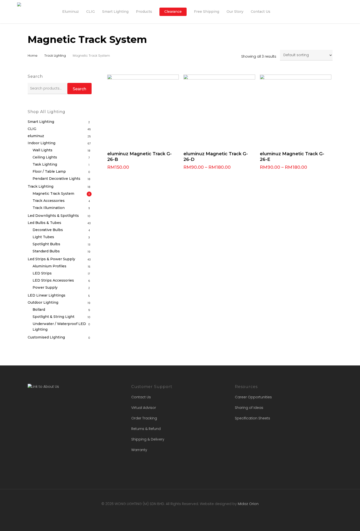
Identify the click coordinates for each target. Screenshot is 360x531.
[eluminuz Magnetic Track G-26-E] (296, 110)
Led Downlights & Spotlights (53, 215)
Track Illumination (49, 208)
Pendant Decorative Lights (56, 178)
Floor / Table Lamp (49, 171)
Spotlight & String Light (53, 316)
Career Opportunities (253, 397)
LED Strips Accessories (53, 280)
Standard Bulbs (46, 251)
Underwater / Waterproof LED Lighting (59, 327)
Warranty (139, 449)
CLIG (32, 129)
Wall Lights (42, 150)
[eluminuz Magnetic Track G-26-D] (219, 110)
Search (79, 89)
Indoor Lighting (41, 143)
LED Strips (42, 273)
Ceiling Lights (45, 157)
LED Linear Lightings (46, 295)
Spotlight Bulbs (46, 244)
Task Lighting (45, 164)
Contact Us (141, 397)
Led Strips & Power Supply (51, 259)
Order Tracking (144, 418)
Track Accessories (49, 200)
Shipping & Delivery (147, 439)
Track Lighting (55, 55)
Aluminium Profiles (49, 266)
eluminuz (36, 136)
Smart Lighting (41, 121)
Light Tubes (43, 237)
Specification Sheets (252, 418)
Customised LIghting (46, 337)
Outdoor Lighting (43, 302)
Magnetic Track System (53, 193)
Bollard (39, 309)
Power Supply (45, 287)
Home (32, 55)
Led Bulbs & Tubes (44, 222)
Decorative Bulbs (48, 230)
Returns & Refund (146, 428)
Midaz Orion (248, 503)
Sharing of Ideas (249, 407)
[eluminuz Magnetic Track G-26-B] (143, 110)
